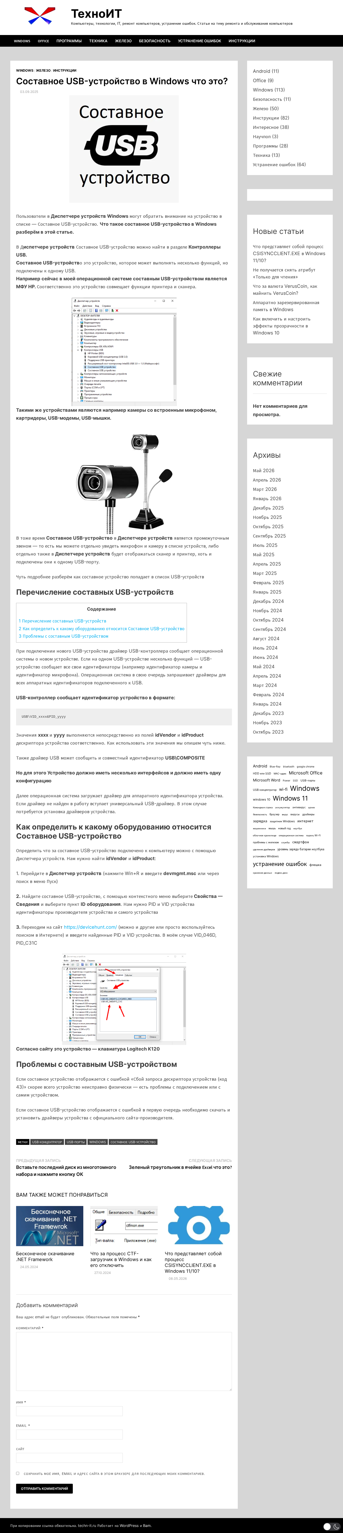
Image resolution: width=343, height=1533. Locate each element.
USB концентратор (47, 1142)
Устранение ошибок (199, 41)
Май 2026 (263, 470)
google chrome (305, 766)
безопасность (260, 814)
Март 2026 (265, 489)
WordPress (129, 1525)
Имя (21, 1402)
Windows (22, 41)
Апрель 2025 (267, 564)
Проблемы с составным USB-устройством (63, 636)
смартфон (300, 842)
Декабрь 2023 (268, 713)
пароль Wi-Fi (313, 835)
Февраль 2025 (268, 582)
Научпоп (262, 136)
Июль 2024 (265, 648)
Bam (147, 1525)
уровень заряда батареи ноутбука (300, 849)
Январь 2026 (267, 498)
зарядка (260, 821)
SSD (295, 780)
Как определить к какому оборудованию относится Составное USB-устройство (101, 628)
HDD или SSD (262, 773)
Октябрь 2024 (268, 620)
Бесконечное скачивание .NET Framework (45, 1256)
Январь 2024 (267, 704)
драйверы (308, 814)
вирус (285, 814)
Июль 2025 (265, 545)
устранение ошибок (280, 863)
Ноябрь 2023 (267, 722)
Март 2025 (265, 573)
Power (286, 780)
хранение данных (262, 872)
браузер (274, 814)
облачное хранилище (264, 835)
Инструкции (242, 41)
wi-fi (283, 789)
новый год (284, 828)
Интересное (266, 127)
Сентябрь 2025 (269, 536)
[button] (332, 1527)
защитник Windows (282, 821)
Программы (69, 41)
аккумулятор (282, 807)
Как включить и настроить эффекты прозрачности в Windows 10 (282, 326)
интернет (305, 821)
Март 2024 (265, 685)
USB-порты (76, 1142)
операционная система (291, 835)
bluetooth (288, 766)
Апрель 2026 (267, 480)
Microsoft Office (305, 773)
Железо (123, 41)
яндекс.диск (281, 872)
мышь (272, 828)
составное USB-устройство (133, 1142)
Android (261, 71)
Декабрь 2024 (268, 601)
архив (311, 807)
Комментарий (30, 1328)
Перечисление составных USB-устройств (62, 621)
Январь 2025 (267, 592)
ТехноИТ (96, 14)
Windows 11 (290, 798)
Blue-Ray (275, 766)
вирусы (295, 814)
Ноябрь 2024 (267, 610)
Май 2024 (264, 666)
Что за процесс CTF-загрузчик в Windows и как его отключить (121, 1259)
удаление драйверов (264, 849)
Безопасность (155, 41)
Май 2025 (263, 554)
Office (43, 41)
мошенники (259, 828)
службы (285, 842)
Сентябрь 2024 (269, 629)
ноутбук (297, 828)
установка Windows (266, 856)
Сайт (20, 1449)
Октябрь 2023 (268, 732)
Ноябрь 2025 (267, 517)
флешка (315, 865)
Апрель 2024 (267, 676)
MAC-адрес (280, 773)
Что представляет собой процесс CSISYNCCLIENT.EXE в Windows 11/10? (193, 1262)
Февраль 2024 (268, 694)
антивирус (299, 807)
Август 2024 (266, 638)
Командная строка (263, 807)
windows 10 (261, 799)
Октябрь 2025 (268, 526)
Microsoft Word (266, 780)
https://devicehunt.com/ (90, 927)
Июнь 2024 (265, 657)
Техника (98, 41)
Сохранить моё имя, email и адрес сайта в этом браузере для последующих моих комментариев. (114, 1474)
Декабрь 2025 (268, 508)
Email (23, 1426)
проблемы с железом (266, 842)
